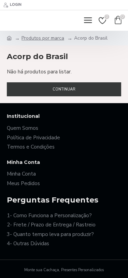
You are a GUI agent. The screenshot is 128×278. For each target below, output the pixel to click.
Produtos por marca (43, 38)
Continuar (64, 89)
